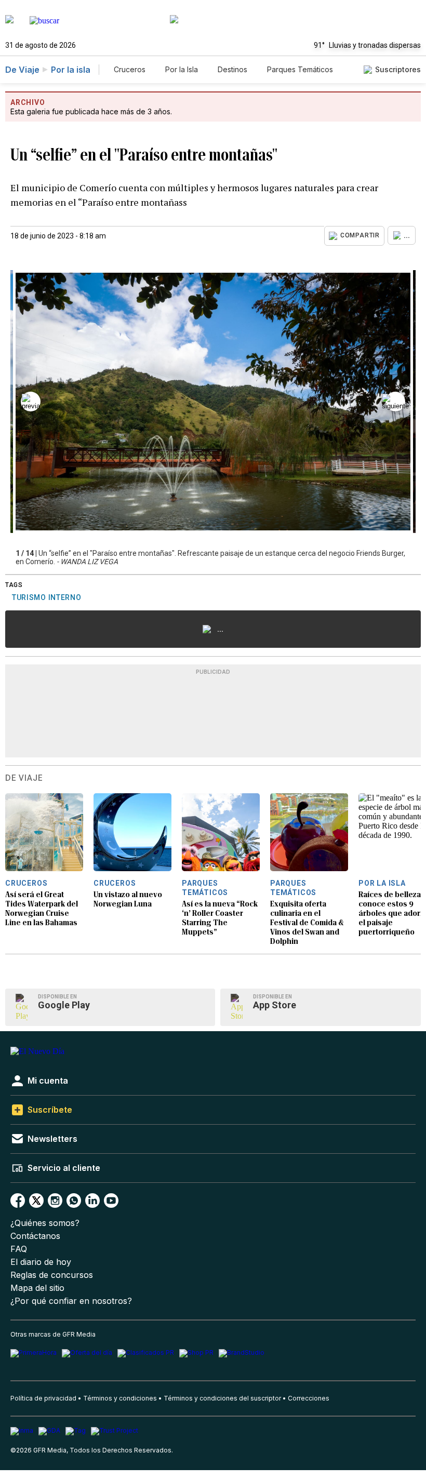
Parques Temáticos (300, 69)
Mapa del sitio (37, 1288)
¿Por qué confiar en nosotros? (71, 1301)
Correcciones (308, 1398)
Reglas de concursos (51, 1275)
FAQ (18, 1249)
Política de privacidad (43, 1398)
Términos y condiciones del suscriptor (222, 1398)
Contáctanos (35, 1236)
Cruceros (129, 69)
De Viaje (22, 69)
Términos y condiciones (120, 1398)
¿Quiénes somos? (44, 1223)
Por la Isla (181, 69)
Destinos (232, 69)
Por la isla (70, 69)
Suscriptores (398, 69)
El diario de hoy (40, 1262)
